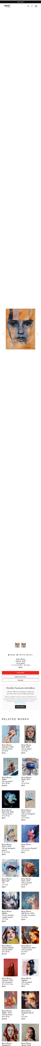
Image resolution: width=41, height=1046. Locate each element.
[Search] (28, 6)
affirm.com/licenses (20, 703)
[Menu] (36, 6)
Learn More (20, 707)
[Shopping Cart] (32, 6)
